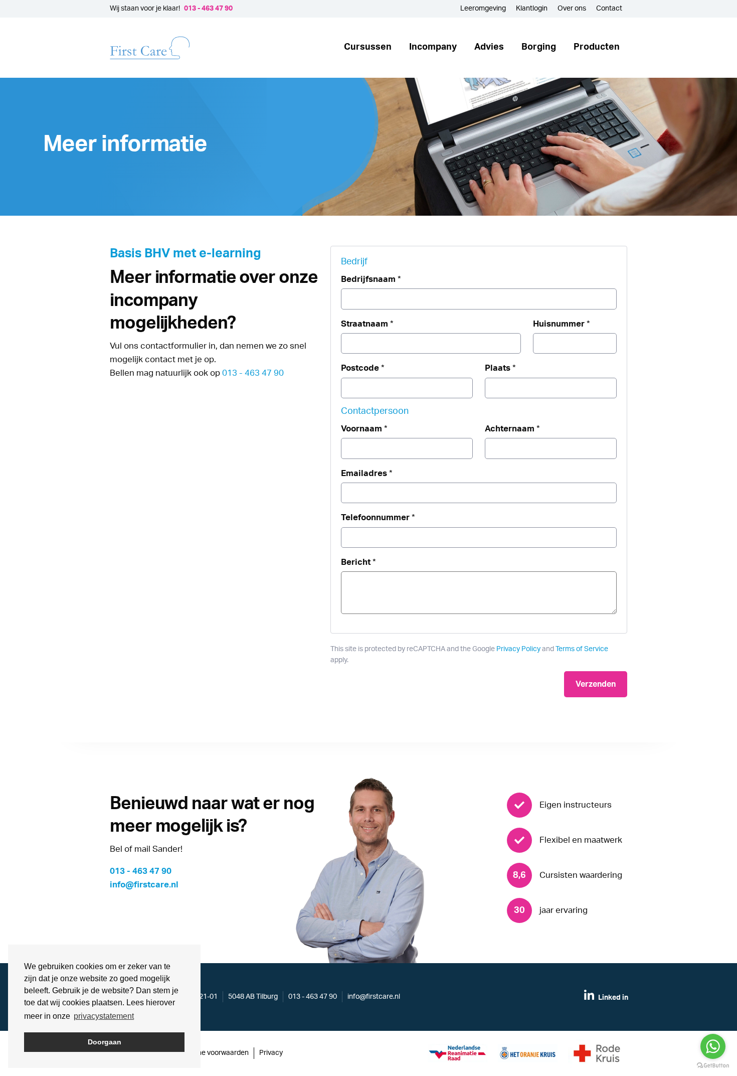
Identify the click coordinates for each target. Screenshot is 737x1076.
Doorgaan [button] (104, 1042)
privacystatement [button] (104, 1016)
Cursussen (368, 47)
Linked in (612, 997)
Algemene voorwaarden (211, 1052)
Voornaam (364, 428)
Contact (609, 8)
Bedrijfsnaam (371, 279)
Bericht (358, 562)
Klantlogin (531, 8)
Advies (489, 47)
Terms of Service (582, 649)
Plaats (500, 368)
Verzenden (596, 684)
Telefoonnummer (378, 517)
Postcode (363, 368)
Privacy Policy (518, 649)
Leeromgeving (483, 8)
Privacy (271, 1052)
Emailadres (367, 473)
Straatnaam (367, 324)
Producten (597, 47)
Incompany (433, 47)
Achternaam (512, 428)
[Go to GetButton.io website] (713, 1065)
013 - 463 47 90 (208, 8)
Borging (538, 47)
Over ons (572, 8)
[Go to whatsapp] (712, 1046)
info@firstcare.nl (144, 884)
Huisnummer (561, 324)
